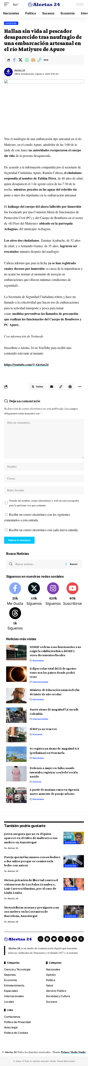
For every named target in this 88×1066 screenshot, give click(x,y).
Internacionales (40, 682)
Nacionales (38, 660)
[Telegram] (47, 939)
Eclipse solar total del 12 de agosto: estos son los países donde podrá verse (53, 673)
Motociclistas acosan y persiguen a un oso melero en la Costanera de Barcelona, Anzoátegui (31, 911)
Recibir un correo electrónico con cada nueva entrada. (43, 530)
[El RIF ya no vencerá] (16, 734)
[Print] (70, 386)
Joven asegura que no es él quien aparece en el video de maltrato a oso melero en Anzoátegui (31, 838)
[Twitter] (34, 594)
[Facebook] (15, 594)
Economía (37, 734)
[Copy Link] (39, 60)
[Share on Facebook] (14, 60)
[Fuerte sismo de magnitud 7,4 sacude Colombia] (16, 715)
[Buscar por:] (39, 564)
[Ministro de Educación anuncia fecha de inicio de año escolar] (16, 695)
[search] (69, 4)
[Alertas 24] (44, 4)
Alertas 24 (19, 70)
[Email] (33, 60)
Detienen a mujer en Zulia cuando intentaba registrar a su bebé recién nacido (54, 772)
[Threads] (15, 619)
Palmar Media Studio (73, 1052)
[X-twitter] (67, 939)
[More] (46, 60)
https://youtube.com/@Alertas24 (26, 364)
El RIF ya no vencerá (43, 729)
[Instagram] (53, 594)
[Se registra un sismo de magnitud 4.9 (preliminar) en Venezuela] (16, 754)
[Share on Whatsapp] (27, 60)
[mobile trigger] (7, 4)
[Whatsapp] (40, 939)
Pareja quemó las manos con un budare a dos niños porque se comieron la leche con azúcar (32, 861)
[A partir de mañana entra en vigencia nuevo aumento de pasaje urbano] (16, 795)
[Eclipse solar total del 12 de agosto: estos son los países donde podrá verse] (16, 674)
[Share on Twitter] (20, 60)
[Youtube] (72, 594)
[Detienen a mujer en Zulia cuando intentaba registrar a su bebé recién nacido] (16, 773)
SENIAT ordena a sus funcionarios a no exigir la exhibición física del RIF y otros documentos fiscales (55, 651)
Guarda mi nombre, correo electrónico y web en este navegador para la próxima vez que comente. (44, 503)
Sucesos (11, 23)
